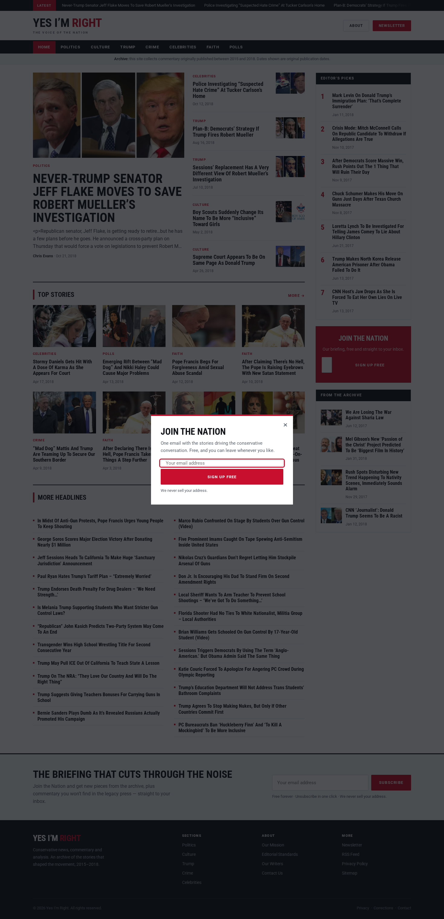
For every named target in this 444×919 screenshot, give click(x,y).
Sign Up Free (222, 477)
